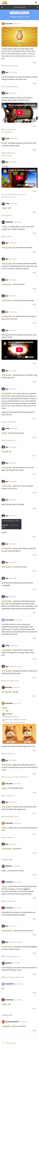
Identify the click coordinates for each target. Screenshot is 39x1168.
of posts (19, 7)
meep (6, 167)
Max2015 (7, 1026)
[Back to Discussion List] (2, 7)
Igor (5, 143)
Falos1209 (7, 248)
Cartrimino (8, 931)
